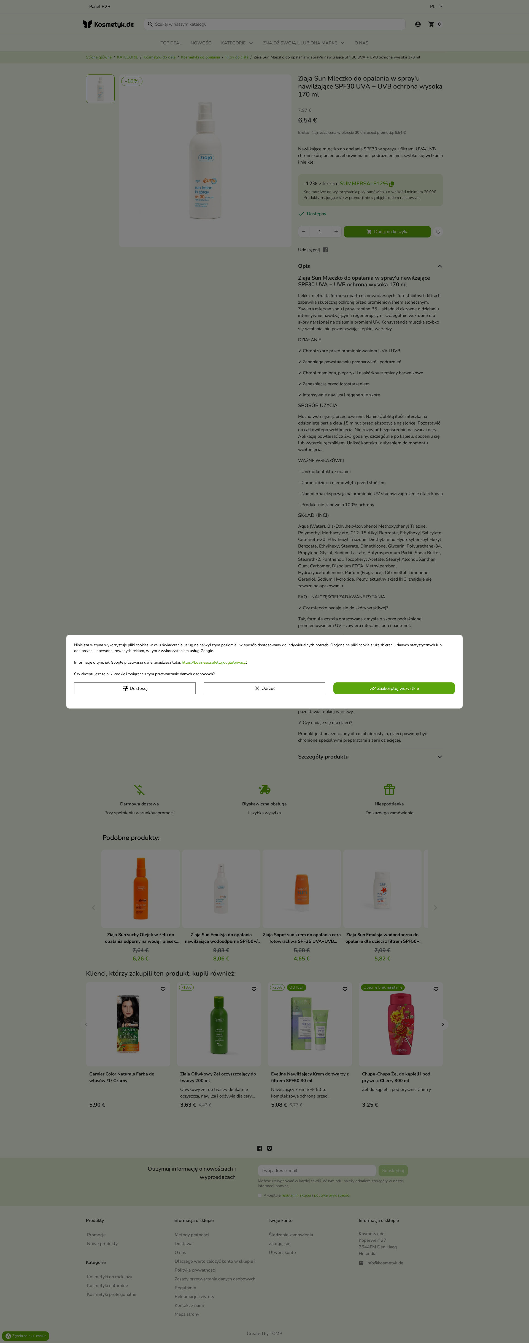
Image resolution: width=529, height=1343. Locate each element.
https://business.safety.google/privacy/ (214, 662)
